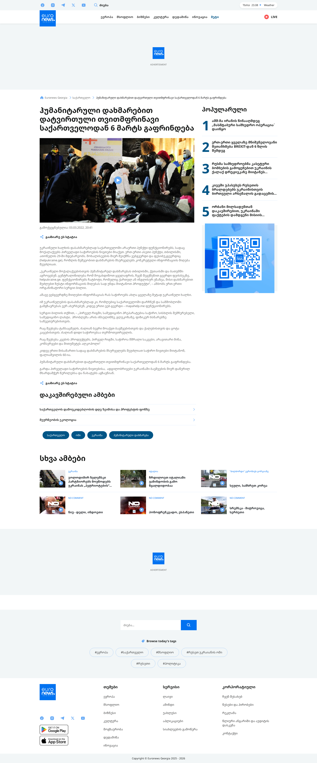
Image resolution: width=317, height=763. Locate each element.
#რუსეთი (143, 663)
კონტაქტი (230, 733)
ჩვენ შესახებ (232, 697)
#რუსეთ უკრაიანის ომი (204, 652)
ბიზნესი (109, 713)
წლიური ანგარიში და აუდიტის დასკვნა (245, 723)
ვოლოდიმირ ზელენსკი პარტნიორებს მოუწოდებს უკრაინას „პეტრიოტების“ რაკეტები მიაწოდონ (89, 482)
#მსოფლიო (165, 652)
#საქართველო (132, 652)
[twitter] (73, 5)
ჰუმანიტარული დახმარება (131, 435)
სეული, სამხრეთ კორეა (248, 486)
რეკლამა (229, 713)
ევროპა (109, 697)
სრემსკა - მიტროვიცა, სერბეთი (247, 510)
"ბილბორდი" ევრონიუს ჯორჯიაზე (249, 471)
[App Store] (54, 740)
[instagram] (53, 5)
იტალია (153, 471)
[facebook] (42, 5)
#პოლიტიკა (172, 663)
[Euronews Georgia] (48, 18)
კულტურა (110, 721)
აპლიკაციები (173, 721)
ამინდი (168, 705)
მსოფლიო (111, 705)
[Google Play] (54, 729)
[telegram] (63, 5)
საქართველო (56, 435)
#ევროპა (101, 652)
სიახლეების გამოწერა (180, 729)
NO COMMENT (75, 498)
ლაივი (168, 697)
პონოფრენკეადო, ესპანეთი (171, 512)
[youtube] (84, 5)
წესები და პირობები (238, 705)
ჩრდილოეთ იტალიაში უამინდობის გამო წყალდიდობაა (167, 481)
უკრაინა (97, 435)
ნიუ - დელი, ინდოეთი (85, 512)
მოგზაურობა (113, 729)
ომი (78, 435)
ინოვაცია (110, 745)
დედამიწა (111, 737)
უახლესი (169, 713)
